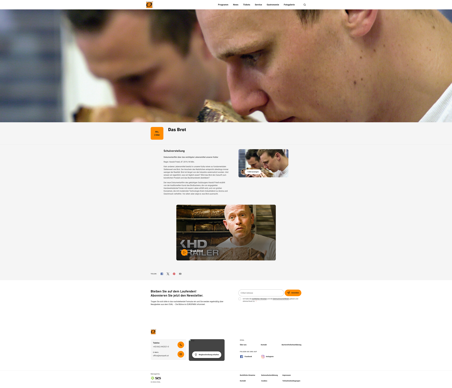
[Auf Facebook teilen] (161, 273)
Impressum (286, 375)
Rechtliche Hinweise (247, 375)
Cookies (264, 381)
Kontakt (243, 381)
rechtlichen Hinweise (259, 299)
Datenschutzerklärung (269, 375)
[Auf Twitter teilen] (168, 273)
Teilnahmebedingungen (291, 381)
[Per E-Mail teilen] (180, 273)
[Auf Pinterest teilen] (174, 273)
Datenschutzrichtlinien (281, 299)
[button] (251, 172)
